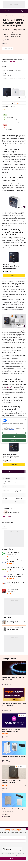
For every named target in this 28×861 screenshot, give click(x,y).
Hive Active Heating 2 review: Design (12, 70)
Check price (14, 275)
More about (6, 516)
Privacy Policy (16, 855)
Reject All (14, 436)
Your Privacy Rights (14, 433)
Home (3, 15)
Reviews (4, 526)
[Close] (25, 419)
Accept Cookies (14, 440)
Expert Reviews (6, 11)
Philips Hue (10, 387)
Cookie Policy (11, 429)
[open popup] (23, 97)
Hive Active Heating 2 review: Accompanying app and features (14, 74)
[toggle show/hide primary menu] (25, 11)
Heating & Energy (20, 15)
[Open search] (22, 11)
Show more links (14, 81)
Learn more (13, 61)
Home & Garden (10, 15)
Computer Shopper (9, 41)
